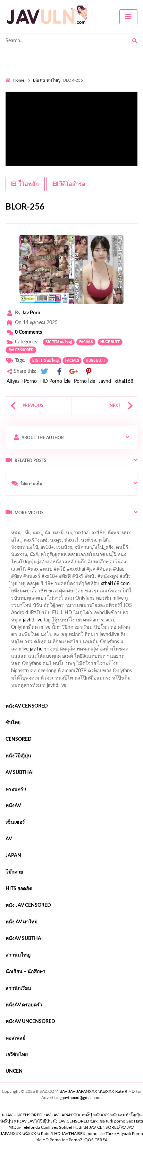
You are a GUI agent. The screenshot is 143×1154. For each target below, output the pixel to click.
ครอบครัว (16, 789)
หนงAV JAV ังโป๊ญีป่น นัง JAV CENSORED (51, 1121)
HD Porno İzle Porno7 (62, 1140)
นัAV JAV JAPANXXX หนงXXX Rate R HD (97, 1091)
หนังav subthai (24, 938)
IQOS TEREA (95, 1140)
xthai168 (124, 381)
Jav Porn (31, 313)
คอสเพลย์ (15, 1038)
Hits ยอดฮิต (19, 888)
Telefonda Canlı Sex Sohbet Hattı (52, 1127)
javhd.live (32, 620)
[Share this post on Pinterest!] (88, 371)
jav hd (36, 649)
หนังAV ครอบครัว (24, 1005)
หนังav (13, 805)
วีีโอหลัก (28, 184)
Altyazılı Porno (22, 381)
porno (12, 527)
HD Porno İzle (55, 381)
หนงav (15, 1127)
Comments (28, 332)
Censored (19, 739)
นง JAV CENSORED (101, 1127)
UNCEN (14, 1071)
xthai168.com (115, 583)
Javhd (105, 381)
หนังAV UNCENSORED (30, 1021)
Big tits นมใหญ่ (46, 80)
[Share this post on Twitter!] (44, 371)
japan (13, 855)
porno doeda (55, 527)
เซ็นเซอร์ (15, 822)
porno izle (30, 527)
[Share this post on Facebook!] (59, 371)
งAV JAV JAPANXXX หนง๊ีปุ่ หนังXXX (76, 1115)
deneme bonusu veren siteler (101, 527)
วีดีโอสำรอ (71, 184)
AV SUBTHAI (20, 772)
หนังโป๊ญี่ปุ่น (18, 756)
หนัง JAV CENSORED (28, 905)
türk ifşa (97, 1121)
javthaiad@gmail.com (82, 1098)
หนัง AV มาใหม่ (21, 922)
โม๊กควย (14, 872)
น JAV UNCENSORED (22, 1115)
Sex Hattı (134, 1121)
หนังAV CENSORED (27, 706)
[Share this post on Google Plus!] (73, 371)
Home (18, 80)
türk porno (115, 1121)
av (9, 839)
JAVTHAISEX (73, 1134)
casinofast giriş (88, 534)
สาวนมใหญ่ (18, 955)
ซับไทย (13, 722)
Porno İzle (84, 381)
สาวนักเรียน (18, 988)
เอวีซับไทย (17, 1054)
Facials (86, 342)
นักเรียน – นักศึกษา (25, 971)
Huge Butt (110, 342)
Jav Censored (21, 350)
